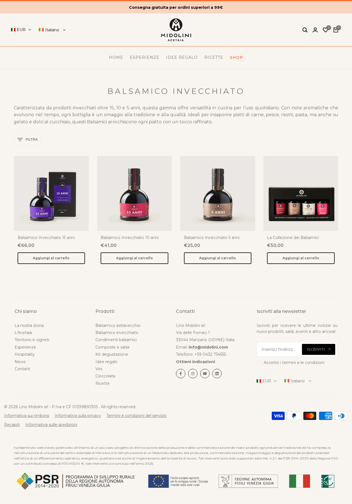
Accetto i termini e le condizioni (294, 362)
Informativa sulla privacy (78, 415)
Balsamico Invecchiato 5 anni (212, 237)
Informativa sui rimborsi (26, 415)
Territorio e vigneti (32, 339)
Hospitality (25, 354)
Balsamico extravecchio (118, 325)
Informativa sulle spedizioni (51, 424)
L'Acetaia (23, 332)
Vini (98, 368)
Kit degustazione (111, 354)
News (20, 361)
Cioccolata (105, 376)
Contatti (22, 368)
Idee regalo (106, 361)
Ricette (102, 383)
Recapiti (12, 424)
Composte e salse (112, 347)
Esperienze (25, 347)
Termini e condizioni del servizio (136, 415)
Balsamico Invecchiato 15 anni (46, 237)
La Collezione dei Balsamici (293, 237)
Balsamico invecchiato (116, 332)
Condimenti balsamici (116, 339)
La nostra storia (29, 325)
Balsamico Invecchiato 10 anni (130, 237)
